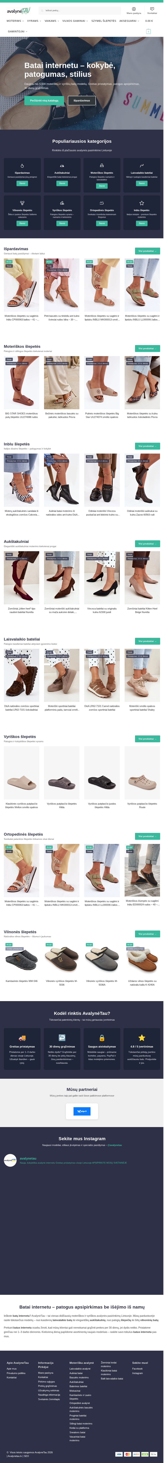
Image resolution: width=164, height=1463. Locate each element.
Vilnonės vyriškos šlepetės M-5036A (102, 983)
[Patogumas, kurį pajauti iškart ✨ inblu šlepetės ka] (23, 1203)
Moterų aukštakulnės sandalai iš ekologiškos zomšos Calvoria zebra (21, 513)
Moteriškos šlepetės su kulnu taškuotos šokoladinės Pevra (142, 415)
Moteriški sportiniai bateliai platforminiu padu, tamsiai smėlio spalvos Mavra (62, 708)
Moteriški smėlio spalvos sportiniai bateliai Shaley (142, 708)
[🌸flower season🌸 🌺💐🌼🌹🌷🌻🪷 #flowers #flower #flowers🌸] (141, 1226)
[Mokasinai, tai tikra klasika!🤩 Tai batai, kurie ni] (141, 1272)
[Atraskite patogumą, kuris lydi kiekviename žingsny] (141, 1181)
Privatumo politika (16, 1373)
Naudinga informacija (49, 1394)
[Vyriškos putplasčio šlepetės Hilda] (61, 772)
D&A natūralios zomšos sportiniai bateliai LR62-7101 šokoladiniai (21, 708)
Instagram (137, 1373)
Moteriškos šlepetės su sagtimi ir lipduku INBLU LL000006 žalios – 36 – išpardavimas (142, 317)
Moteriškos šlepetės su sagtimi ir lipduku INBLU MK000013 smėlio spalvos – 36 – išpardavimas (102, 317)
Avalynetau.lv (15, 1456)
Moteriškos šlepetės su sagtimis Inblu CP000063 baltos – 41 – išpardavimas (21, 317)
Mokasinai (75, 1390)
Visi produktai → (148, 251)
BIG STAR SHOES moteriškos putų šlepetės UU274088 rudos (21, 415)
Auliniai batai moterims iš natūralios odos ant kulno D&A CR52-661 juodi (62, 513)
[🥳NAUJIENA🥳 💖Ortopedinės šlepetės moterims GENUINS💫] (23, 1272)
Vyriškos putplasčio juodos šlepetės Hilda (102, 805)
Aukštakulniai (76, 1382)
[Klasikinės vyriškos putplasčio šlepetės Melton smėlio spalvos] (21, 772)
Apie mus (12, 1368)
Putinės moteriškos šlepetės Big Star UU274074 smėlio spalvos (102, 415)
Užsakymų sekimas (48, 1390)
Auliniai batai (76, 1373)
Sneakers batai (77, 1432)
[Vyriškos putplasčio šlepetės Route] (142, 772)
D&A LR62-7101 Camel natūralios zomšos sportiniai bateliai (102, 708)
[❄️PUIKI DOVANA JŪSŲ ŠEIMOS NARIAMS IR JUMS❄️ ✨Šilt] (102, 1249)
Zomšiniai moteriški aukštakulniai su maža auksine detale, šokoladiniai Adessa (62, 610)
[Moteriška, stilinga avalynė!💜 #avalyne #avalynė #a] (62, 1226)
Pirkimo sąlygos (46, 1381)
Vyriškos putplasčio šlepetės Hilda (62, 805)
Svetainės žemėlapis (49, 1399)
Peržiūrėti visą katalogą (44, 100)
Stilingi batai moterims (81, 1423)
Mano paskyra (134, 13)
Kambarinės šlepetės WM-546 (21, 981)
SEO (26, 1456)
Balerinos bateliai (78, 1386)
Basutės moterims (79, 1377)
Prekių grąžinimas (47, 1386)
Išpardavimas (82, 100)
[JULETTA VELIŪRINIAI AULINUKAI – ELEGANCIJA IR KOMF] (102, 1181)
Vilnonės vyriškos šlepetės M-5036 (62, 983)
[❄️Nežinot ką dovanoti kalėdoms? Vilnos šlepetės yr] (62, 1249)
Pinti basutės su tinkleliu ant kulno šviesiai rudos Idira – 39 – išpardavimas (61, 317)
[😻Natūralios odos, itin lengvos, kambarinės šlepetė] (102, 1226)
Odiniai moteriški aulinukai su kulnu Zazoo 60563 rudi (142, 513)
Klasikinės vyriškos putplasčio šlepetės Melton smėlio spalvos (21, 805)
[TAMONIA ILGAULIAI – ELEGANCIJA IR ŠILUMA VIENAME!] (62, 1181)
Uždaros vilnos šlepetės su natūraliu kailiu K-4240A (142, 983)
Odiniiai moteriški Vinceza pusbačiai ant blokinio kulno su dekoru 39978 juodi (102, 513)
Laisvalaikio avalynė (80, 1368)
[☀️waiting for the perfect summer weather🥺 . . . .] (62, 1272)
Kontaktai (152, 13)
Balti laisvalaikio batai (112, 1378)
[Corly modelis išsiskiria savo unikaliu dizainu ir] (23, 1181)
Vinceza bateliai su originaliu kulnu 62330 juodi (102, 610)
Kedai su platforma (79, 1428)
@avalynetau (114, 1145)
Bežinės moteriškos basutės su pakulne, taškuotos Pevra (61, 415)
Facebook (137, 1368)
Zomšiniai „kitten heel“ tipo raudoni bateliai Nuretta (21, 610)
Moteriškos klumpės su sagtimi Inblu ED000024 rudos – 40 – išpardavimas (142, 902)
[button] (151, 26)
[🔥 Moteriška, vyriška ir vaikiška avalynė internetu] (62, 1203)
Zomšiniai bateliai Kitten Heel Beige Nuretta (142, 610)
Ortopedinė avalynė (80, 1403)
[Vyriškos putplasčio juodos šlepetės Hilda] (102, 772)
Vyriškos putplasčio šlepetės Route (142, 805)
